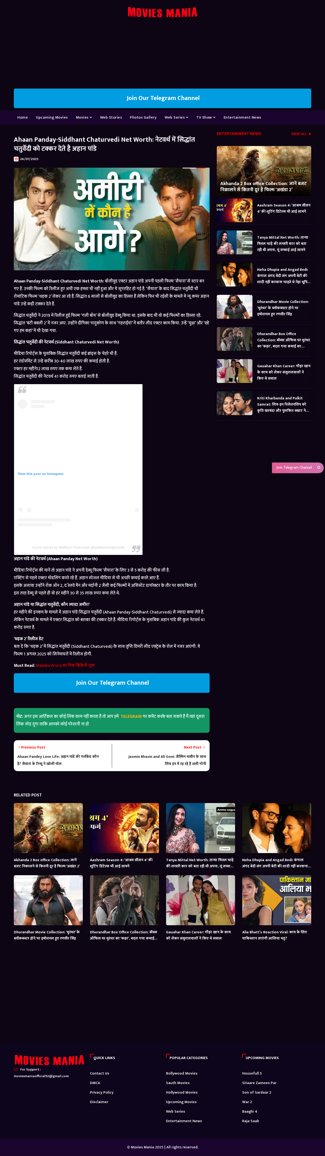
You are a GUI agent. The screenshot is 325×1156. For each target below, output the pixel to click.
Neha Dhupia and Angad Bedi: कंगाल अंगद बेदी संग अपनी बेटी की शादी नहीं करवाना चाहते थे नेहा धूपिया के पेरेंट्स (284, 275)
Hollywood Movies (182, 1092)
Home (22, 117)
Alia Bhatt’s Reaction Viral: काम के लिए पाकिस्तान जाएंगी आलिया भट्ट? (274, 935)
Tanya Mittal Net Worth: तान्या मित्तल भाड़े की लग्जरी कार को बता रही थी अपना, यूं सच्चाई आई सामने (282, 243)
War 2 (247, 1102)
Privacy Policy (101, 1092)
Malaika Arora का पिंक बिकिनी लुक (65, 665)
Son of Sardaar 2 (256, 1092)
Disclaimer (99, 1102)
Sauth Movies (178, 1083)
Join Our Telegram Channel (162, 98)
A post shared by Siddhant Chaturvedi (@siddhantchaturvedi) (78, 547)
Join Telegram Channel (294, 467)
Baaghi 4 (249, 1111)
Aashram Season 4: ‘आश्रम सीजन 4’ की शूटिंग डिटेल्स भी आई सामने (283, 208)
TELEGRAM (131, 716)
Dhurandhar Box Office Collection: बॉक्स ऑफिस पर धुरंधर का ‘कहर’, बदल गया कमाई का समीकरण (283, 340)
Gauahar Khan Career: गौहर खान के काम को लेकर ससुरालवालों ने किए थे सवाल (283, 372)
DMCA (95, 1083)
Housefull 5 (252, 1073)
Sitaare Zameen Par (259, 1083)
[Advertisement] (162, 55)
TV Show (204, 117)
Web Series (175, 117)
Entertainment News (242, 117)
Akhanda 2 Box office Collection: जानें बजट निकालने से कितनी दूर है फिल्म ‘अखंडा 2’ (263, 186)
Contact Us (99, 1073)
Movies (83, 117)
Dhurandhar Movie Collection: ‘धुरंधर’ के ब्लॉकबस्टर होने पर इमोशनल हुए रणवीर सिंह (283, 308)
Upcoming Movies (52, 117)
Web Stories (111, 117)
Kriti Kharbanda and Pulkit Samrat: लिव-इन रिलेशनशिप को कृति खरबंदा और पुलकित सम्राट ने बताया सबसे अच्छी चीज (281, 404)
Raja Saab (250, 1121)
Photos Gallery (143, 117)
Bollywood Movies (181, 1073)
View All (299, 134)
